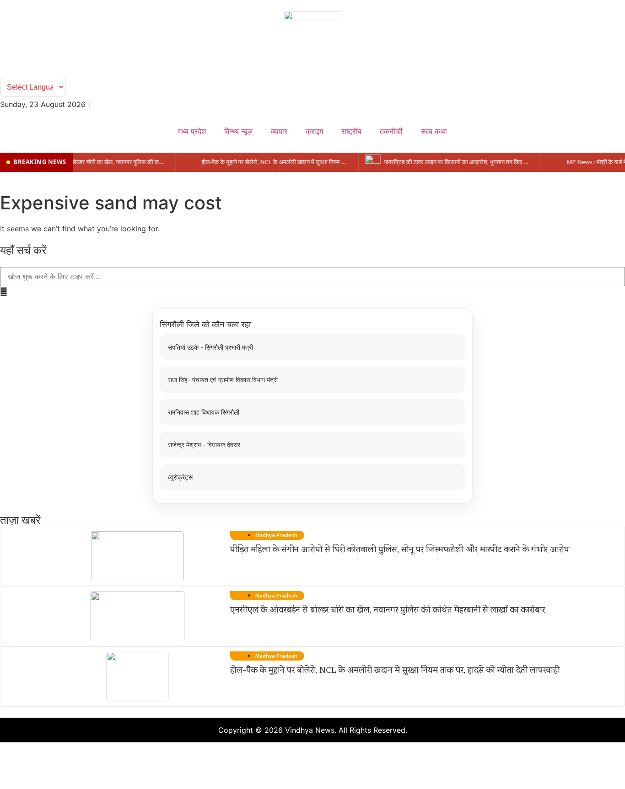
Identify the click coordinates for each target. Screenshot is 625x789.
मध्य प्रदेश (192, 131)
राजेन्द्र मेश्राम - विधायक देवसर (204, 444)
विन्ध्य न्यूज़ (238, 131)
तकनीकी (391, 131)
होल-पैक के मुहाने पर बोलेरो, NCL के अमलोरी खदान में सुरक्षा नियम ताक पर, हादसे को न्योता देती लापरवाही (395, 671)
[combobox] (312, 276)
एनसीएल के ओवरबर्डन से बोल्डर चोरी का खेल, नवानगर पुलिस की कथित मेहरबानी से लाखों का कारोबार (387, 611)
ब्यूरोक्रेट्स (180, 477)
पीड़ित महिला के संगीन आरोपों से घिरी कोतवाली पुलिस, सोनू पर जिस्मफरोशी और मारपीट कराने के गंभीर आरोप (399, 550)
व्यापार (279, 131)
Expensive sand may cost (111, 203)
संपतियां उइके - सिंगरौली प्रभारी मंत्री (210, 347)
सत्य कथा (434, 131)
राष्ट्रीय (351, 131)
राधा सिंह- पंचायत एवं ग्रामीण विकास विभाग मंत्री (223, 380)
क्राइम (314, 131)
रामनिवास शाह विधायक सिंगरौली (203, 412)
